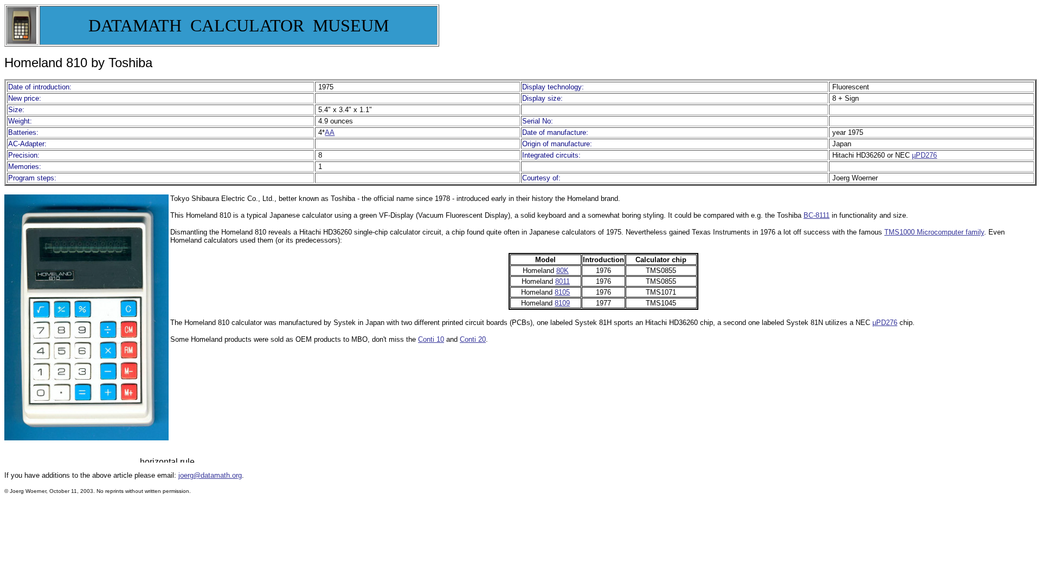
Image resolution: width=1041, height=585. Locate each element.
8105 (562, 292)
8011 (562, 281)
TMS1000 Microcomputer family (934, 232)
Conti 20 (473, 339)
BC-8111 (817, 215)
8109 (562, 303)
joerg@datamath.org (210, 475)
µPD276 (924, 155)
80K (562, 270)
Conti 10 (431, 339)
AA (330, 132)
